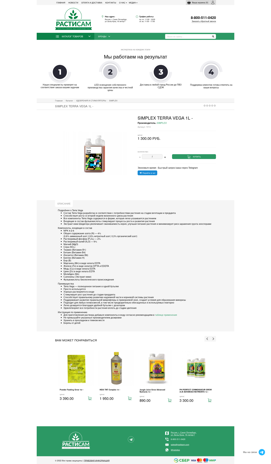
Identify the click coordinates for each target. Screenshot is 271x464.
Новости (73, 2)
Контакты (110, 2)
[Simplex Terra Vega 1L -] (94, 153)
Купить (197, 156)
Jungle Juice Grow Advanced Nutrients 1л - (152, 390)
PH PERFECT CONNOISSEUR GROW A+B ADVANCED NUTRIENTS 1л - (196, 390)
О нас (122, 2)
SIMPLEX (113, 100)
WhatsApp (175, 449)
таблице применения (166, 314)
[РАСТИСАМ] (73, 18)
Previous (207, 339)
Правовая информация (97, 460)
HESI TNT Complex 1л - (110, 389)
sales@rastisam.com (180, 444)
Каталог (69, 100)
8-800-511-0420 (178, 439)
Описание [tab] (64, 203)
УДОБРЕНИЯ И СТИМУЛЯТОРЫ (91, 100)
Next (213, 339)
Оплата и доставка (91, 2)
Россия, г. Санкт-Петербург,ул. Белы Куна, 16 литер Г (183, 433)
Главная (60, 2)
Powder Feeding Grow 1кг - (72, 389)
